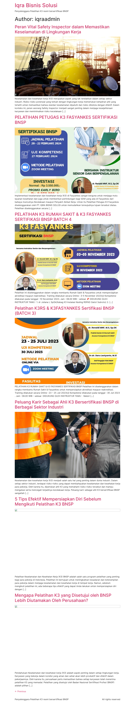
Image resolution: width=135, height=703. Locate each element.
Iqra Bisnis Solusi (36, 5)
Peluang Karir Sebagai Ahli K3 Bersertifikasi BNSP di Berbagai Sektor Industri (67, 404)
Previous (20, 691)
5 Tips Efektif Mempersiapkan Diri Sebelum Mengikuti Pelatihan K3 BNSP (58, 501)
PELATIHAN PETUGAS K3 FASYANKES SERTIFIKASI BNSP (66, 120)
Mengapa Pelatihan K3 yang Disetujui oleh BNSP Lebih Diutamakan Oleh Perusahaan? (63, 598)
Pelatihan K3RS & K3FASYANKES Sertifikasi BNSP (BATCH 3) (64, 311)
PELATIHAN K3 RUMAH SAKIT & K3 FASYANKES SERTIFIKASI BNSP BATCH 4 (63, 217)
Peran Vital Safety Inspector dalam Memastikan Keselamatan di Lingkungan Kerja (62, 29)
